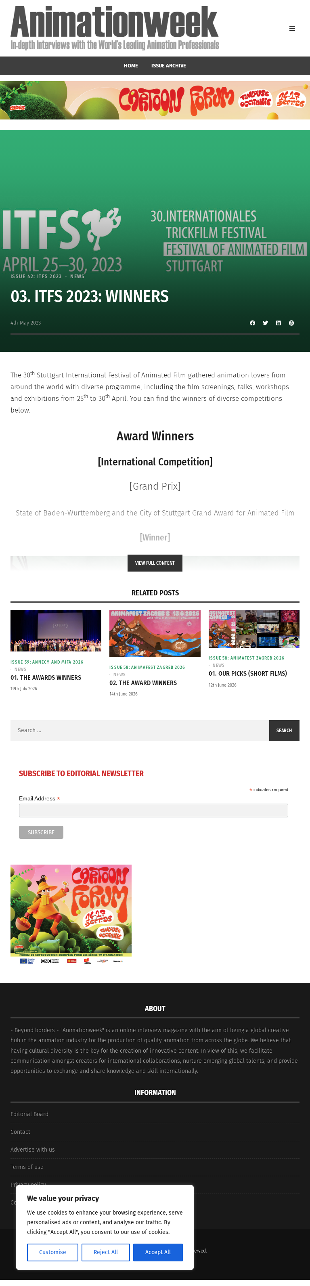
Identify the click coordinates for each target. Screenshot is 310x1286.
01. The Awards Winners (45, 677)
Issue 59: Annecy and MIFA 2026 (47, 662)
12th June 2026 (223, 685)
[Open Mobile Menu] (292, 28)
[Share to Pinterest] (291, 323)
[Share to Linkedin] (278, 323)
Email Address (39, 798)
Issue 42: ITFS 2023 (36, 276)
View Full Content (155, 563)
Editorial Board (29, 1114)
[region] (105, 1227)
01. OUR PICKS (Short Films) (248, 673)
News (77, 276)
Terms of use (27, 1167)
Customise (52, 1252)
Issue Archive (168, 66)
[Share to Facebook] (253, 323)
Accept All (158, 1252)
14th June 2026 (123, 694)
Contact (20, 1132)
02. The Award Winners (143, 683)
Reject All (106, 1252)
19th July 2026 (23, 688)
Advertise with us (32, 1149)
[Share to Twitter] (265, 323)
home (131, 66)
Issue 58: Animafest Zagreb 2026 (147, 667)
